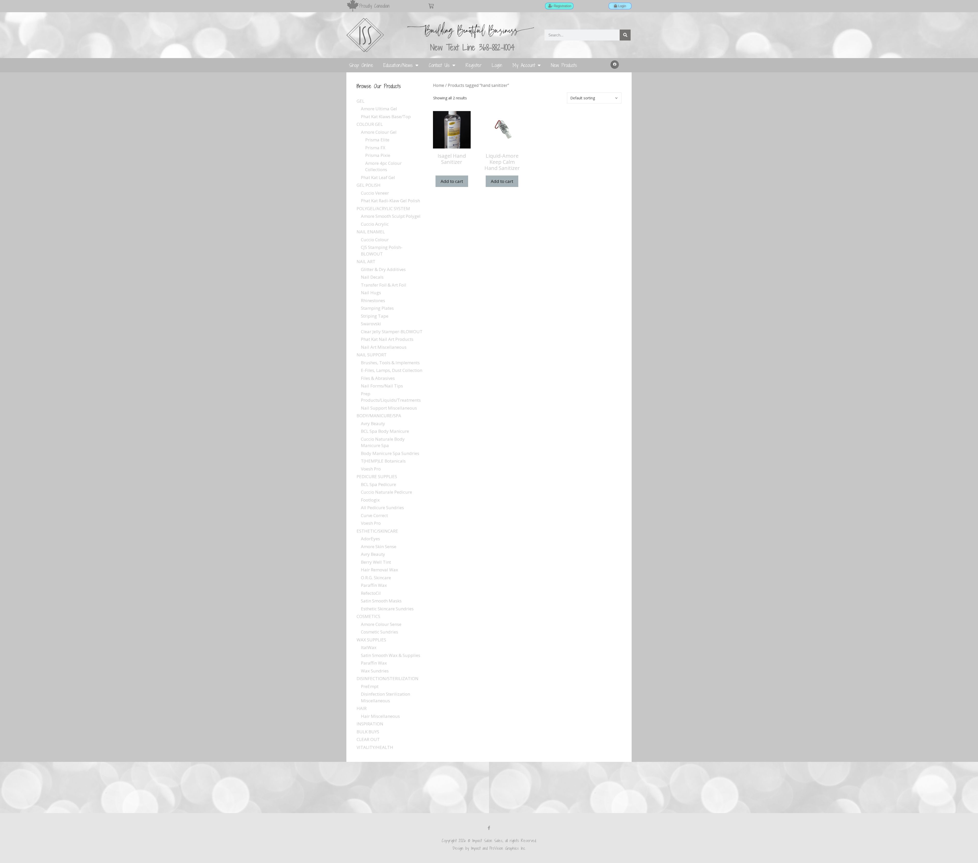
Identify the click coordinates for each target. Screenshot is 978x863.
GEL (360, 101)
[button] (614, 64)
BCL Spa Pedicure (378, 484)
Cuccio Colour (375, 239)
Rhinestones (373, 300)
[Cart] (431, 6)
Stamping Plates (377, 308)
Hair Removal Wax (379, 570)
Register (474, 65)
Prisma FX (375, 148)
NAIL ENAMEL (371, 232)
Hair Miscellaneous (380, 716)
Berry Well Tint (376, 562)
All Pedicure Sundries (382, 507)
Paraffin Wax (374, 585)
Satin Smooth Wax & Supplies (390, 655)
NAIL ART (366, 261)
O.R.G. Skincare (376, 578)
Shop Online (361, 65)
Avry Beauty (373, 423)
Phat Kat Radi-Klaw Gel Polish (390, 201)
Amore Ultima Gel (379, 109)
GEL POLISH (369, 185)
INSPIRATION (370, 724)
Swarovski (371, 324)
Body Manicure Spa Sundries (390, 453)
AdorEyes (370, 539)
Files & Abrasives (378, 378)
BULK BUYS (368, 732)
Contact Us (439, 65)
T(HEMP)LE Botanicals (383, 461)
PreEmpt (369, 686)
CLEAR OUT (368, 739)
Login (497, 65)
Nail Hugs (371, 292)
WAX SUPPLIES (371, 640)
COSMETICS (368, 616)
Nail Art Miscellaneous (383, 347)
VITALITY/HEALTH (375, 747)
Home (438, 85)
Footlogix (370, 500)
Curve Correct (374, 515)
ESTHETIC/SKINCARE (377, 531)
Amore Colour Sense (381, 624)
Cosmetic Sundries (379, 632)
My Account (523, 65)
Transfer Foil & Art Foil (383, 285)
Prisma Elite (377, 140)
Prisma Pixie (377, 155)
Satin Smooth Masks (381, 601)
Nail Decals (372, 277)
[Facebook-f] (489, 828)
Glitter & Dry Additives (383, 269)
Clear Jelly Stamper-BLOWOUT (392, 331)
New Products (564, 65)
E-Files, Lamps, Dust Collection (391, 370)
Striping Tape (374, 316)
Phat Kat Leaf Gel (378, 177)
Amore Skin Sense (378, 546)
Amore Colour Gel (379, 132)
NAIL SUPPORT (372, 355)
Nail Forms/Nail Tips (382, 386)
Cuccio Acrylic (375, 224)
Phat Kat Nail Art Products (387, 339)
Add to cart (452, 181)
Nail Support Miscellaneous (389, 408)
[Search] (625, 35)
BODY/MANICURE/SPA (379, 416)
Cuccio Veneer (375, 193)
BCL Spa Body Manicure (385, 431)
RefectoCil (371, 593)
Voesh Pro (371, 469)
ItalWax (368, 647)
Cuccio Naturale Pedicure (386, 492)
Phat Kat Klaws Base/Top (386, 116)
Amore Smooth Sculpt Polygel (390, 216)
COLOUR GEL (370, 124)
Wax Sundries (375, 671)
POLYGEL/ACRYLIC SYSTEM (383, 208)
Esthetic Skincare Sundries (387, 609)
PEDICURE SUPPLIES (377, 476)
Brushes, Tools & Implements (390, 363)
